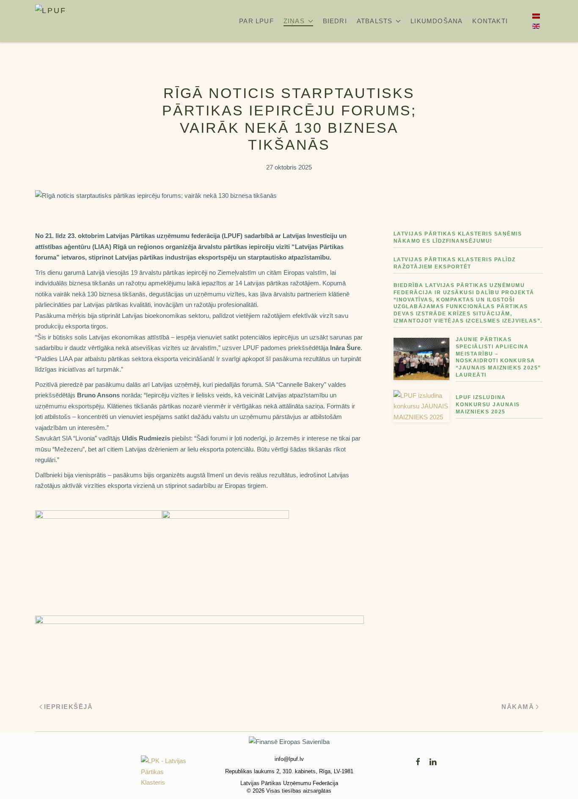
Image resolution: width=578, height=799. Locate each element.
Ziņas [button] (294, 21)
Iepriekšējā (68, 706)
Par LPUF (256, 21)
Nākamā (517, 706)
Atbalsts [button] (375, 21)
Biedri (335, 21)
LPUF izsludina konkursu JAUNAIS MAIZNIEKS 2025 (488, 404)
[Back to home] (60, 21)
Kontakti (490, 21)
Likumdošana (436, 21)
